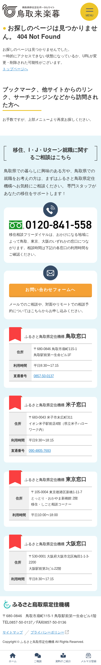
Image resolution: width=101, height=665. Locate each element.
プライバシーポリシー (47, 632)
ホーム (13, 661)
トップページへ (15, 68)
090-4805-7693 (40, 451)
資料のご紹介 (63, 661)
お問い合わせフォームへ (50, 289)
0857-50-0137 (44, 376)
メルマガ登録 (88, 661)
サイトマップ (13, 632)
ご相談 (38, 661)
